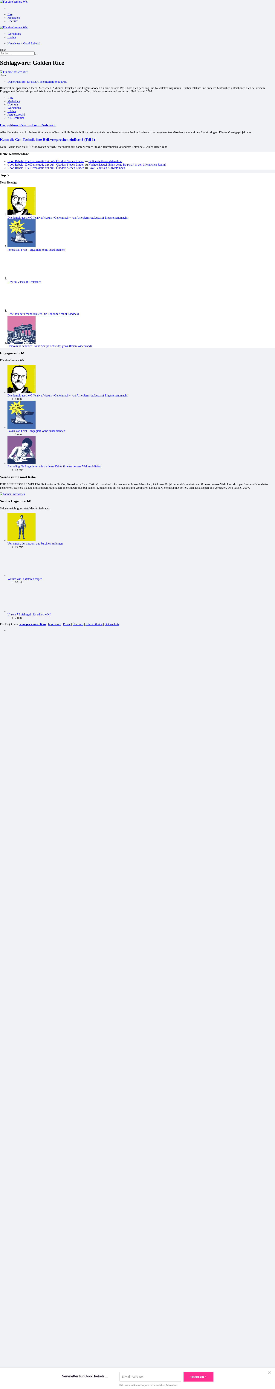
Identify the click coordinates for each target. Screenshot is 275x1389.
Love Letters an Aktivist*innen (106, 167)
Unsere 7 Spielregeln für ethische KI (29, 865)
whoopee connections (32, 875)
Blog (10, 14)
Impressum (54, 875)
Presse (67, 875)
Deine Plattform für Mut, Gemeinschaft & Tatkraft (37, 81)
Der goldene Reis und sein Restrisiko (28, 125)
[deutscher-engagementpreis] (12, 745)
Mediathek (13, 17)
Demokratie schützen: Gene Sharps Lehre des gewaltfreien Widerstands (49, 597)
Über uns (12, 21)
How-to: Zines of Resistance (24, 533)
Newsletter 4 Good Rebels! (23, 43)
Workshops (14, 33)
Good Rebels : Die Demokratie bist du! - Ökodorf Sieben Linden (45, 161)
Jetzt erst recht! (16, 114)
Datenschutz (112, 875)
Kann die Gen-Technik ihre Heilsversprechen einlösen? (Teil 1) (47, 139)
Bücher (11, 37)
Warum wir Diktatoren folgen (24, 830)
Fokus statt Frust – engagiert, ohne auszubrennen (36, 249)
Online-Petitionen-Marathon (105, 161)
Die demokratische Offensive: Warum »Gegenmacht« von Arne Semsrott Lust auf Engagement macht (67, 217)
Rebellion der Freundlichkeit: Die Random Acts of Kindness (43, 565)
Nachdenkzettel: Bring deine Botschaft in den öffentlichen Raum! (127, 164)
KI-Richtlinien (16, 117)
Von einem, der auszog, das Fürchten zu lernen (35, 794)
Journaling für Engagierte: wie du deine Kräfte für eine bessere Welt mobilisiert (54, 717)
